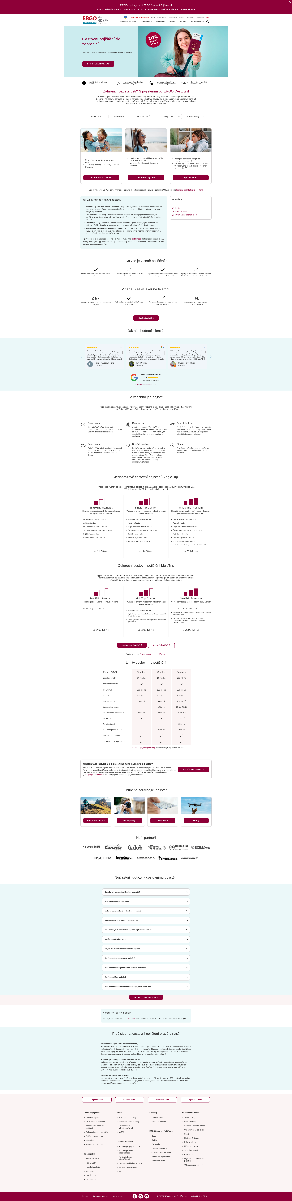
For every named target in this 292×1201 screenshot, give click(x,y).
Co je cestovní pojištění (95, 1122)
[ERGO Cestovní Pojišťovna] (95, 20)
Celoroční (160, 22)
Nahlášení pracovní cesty (129, 1122)
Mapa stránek (118, 1196)
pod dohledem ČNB (199, 1196)
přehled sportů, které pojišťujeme (152, 654)
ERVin (153, 17)
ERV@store (91, 1179)
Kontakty (182, 17)
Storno (172, 22)
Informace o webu (100, 1196)
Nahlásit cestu (162, 17)
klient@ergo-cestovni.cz (93, 775)
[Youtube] (146, 1196)
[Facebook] (135, 1196)
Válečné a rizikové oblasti (194, 1126)
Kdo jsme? (190, 17)
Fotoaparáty (91, 1163)
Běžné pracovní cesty (127, 1118)
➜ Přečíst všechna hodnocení (146, 385)
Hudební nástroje (93, 1167)
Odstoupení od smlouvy (193, 1165)
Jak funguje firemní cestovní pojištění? (120, 958)
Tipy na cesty (189, 1118)
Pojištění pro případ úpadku (130, 1146)
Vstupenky (90, 1171)
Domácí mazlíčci (140, 444)
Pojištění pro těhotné (94, 1144)
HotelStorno (91, 1175)
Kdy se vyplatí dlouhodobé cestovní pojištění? (123, 949)
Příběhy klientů (190, 1142)
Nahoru (85, 1196)
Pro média (155, 1144)
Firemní (182, 22)
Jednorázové (146, 22)
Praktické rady (190, 1122)
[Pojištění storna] (190, 140)
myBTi (121, 1132)
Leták (177, 208)
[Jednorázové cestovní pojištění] (101, 140)
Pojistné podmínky (182, 211)
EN (207, 18)
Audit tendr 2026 (158, 1161)
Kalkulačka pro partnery (128, 1167)
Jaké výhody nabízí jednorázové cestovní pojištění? (125, 968)
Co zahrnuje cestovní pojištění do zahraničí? (122, 892)
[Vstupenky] (162, 805)
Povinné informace (159, 1148)
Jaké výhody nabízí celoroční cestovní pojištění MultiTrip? (128, 986)
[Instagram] (140, 1196)
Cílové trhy (188, 1154)
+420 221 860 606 (196, 304)
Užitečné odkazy (191, 1146)
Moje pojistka (201, 17)
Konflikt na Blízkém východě (139, 17)
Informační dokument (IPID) (186, 215)
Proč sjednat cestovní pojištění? (117, 901)
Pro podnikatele (197, 22)
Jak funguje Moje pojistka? (115, 977)
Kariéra (154, 1140)
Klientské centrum (158, 1118)
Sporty (187, 1134)
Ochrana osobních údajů (161, 1152)
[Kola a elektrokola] (96, 805)
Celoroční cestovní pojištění (97, 1132)
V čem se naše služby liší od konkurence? (121, 920)
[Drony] (196, 805)
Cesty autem (94, 444)
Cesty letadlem (184, 423)
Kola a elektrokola (93, 1159)
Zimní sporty (94, 423)
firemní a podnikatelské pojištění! (189, 190)
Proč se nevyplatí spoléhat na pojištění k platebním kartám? (128, 930)
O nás (153, 1136)
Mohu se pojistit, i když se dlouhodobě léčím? (123, 911)
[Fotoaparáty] (129, 805)
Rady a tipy (173, 17)
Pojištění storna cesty (94, 1136)
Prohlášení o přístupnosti (161, 1156)
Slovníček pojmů (191, 1150)
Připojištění (90, 1140)
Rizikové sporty (140, 423)
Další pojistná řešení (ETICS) (130, 1163)
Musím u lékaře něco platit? (116, 939)
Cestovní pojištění (128, 22)
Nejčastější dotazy (191, 1138)
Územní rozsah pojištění (194, 1130)
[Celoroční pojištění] (146, 140)
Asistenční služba (158, 1122)
